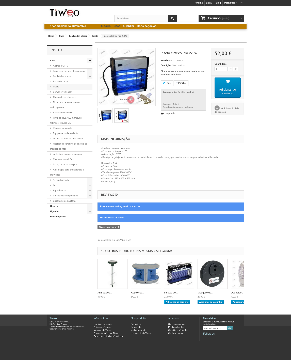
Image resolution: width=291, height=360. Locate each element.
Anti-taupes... (105, 292)
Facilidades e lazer (61, 76)
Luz (54, 185)
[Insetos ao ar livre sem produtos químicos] (179, 274)
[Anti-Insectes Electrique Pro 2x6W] (105, 115)
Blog (218, 3)
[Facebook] (205, 338)
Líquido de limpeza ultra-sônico (67, 138)
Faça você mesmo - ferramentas (68, 71)
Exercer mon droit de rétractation (108, 336)
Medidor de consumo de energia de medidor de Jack (68, 146)
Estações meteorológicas (65, 164)
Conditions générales (178, 330)
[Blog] (222, 338)
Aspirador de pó (60, 81)
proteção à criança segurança (67, 154)
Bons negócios (58, 216)
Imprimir (170, 113)
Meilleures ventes (139, 330)
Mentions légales (176, 327)
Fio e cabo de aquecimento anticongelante (64, 105)
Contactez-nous (175, 333)
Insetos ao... (171, 292)
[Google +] (216, 338)
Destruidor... (237, 292)
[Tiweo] (78, 13)
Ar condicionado (60, 180)
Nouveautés (136, 327)
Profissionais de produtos (65, 195)
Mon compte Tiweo (102, 330)
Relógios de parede (62, 128)
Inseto (55, 86)
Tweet (168, 83)
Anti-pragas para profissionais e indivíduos (67, 172)
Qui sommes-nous (176, 324)
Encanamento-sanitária (63, 201)
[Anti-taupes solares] (112, 274)
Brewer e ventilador (62, 92)
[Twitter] (211, 338)
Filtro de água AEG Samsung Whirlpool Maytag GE (66, 120)
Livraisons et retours (103, 324)
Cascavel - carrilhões (63, 159)
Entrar (209, 3)
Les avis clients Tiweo (141, 333)
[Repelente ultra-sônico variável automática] (146, 274)
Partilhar (181, 83)
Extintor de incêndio (62, 112)
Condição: (166, 65)
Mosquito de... (205, 292)
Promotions (136, 324)
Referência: (166, 60)
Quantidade (221, 64)
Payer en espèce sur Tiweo (106, 333)
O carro (54, 206)
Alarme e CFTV (60, 66)
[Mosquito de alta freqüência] (213, 274)
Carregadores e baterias (64, 97)
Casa (52, 60)
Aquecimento (59, 190)
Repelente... (137, 292)
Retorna (199, 3)
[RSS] (227, 338)
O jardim (54, 211)
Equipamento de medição (65, 133)
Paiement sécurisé (102, 327)
